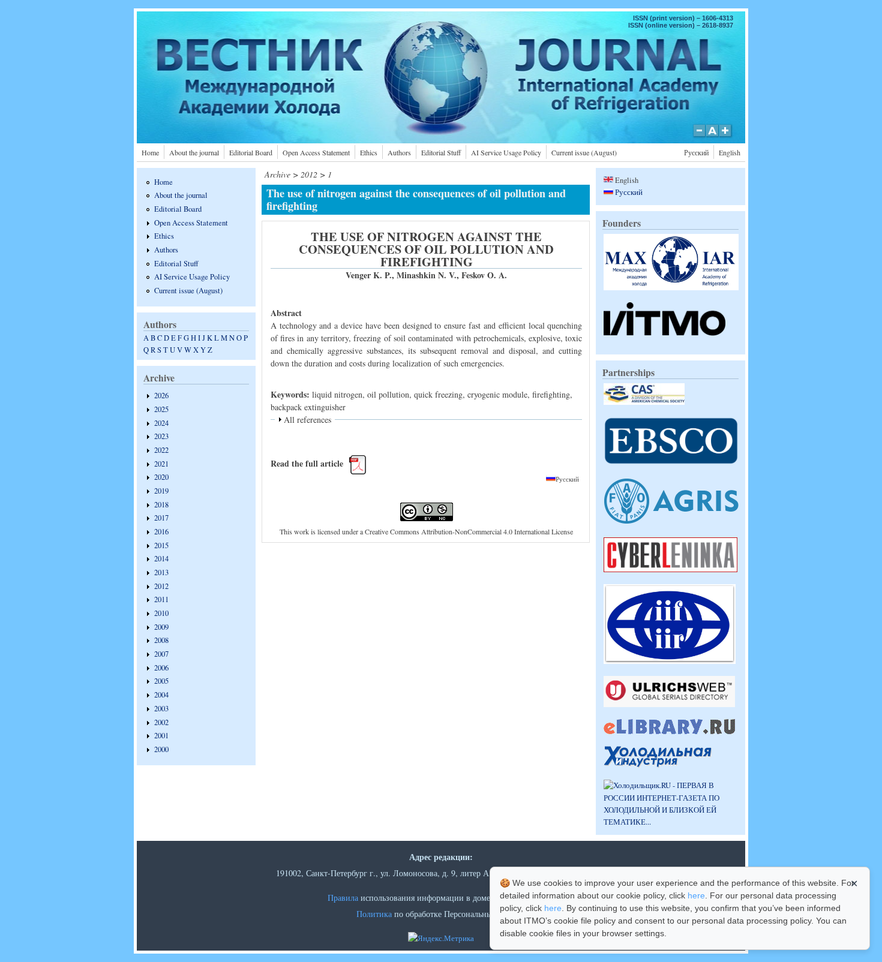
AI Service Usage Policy (506, 152)
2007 (161, 654)
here (696, 895)
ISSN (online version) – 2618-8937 (680, 25)
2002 (161, 722)
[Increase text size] (726, 137)
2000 (161, 749)
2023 (161, 436)
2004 (161, 695)
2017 (161, 518)
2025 (161, 409)
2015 (161, 545)
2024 (161, 423)
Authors (399, 152)
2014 (161, 559)
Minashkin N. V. (427, 275)
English (729, 152)
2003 (161, 709)
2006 (161, 668)
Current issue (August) (584, 152)
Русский (696, 152)
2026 (161, 395)
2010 (161, 613)
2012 (161, 586)
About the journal (194, 152)
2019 (161, 491)
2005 (161, 681)
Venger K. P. (369, 275)
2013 (161, 572)
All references (307, 419)
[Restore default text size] (712, 137)
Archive (277, 174)
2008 (161, 640)
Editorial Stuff (441, 152)
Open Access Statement (316, 152)
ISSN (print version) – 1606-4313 (683, 18)
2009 (161, 627)
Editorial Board (250, 152)
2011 (161, 599)
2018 (161, 505)
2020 (161, 477)
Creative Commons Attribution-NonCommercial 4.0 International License (469, 531)
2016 (161, 532)
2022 (161, 450)
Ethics (368, 152)
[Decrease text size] (699, 137)
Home (150, 152)
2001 (161, 735)
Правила (343, 897)
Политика (374, 913)
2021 (161, 464)
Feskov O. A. (484, 275)
